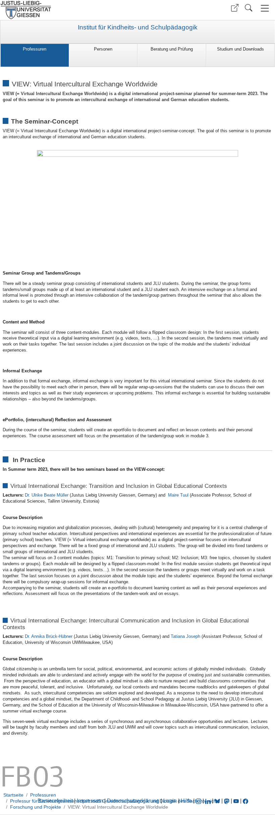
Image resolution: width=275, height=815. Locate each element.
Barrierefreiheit (55, 801)
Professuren (34, 49)
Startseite (13, 795)
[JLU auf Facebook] (245, 801)
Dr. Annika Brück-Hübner (48, 636)
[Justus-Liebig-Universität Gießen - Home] (68, 10)
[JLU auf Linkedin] (208, 801)
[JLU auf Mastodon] (227, 801)
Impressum (90, 801)
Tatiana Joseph (185, 636)
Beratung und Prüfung (172, 49)
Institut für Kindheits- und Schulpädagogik (138, 27)
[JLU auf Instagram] (199, 801)
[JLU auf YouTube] (236, 801)
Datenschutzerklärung (133, 801)
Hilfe (186, 801)
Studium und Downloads (240, 49)
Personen (103, 49)
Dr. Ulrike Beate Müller (46, 495)
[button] (234, 7)
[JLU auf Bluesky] (218, 801)
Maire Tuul (178, 495)
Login (170, 801)
